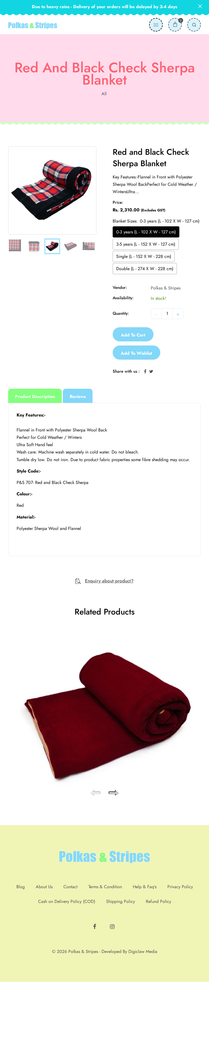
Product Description (35, 396)
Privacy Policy (180, 951)
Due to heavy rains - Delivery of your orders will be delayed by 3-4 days (104, 7)
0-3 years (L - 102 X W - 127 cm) (146, 232)
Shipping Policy (120, 965)
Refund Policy (158, 965)
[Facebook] (95, 988)
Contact (70, 951)
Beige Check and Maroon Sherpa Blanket (105, 823)
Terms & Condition (105, 951)
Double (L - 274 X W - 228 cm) (144, 269)
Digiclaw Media (142, 1016)
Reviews (78, 396)
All (104, 94)
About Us (44, 951)
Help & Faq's (144, 951)
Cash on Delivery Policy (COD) (66, 965)
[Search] (194, 25)
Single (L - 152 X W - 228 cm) (143, 256)
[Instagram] (113, 988)
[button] (112, 856)
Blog (20, 951)
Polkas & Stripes (165, 288)
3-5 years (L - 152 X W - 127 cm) (145, 244)
